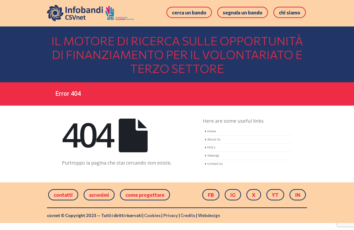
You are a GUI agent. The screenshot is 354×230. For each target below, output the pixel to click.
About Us (214, 139)
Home (211, 131)
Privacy (170, 215)
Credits (188, 215)
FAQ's (211, 147)
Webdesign (209, 215)
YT (275, 195)
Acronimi (99, 195)
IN (297, 195)
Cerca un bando (189, 12)
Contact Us (215, 164)
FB (211, 195)
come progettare (144, 195)
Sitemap (213, 155)
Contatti (63, 195)
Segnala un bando (242, 12)
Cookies (152, 215)
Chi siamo (289, 12)
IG (233, 195)
